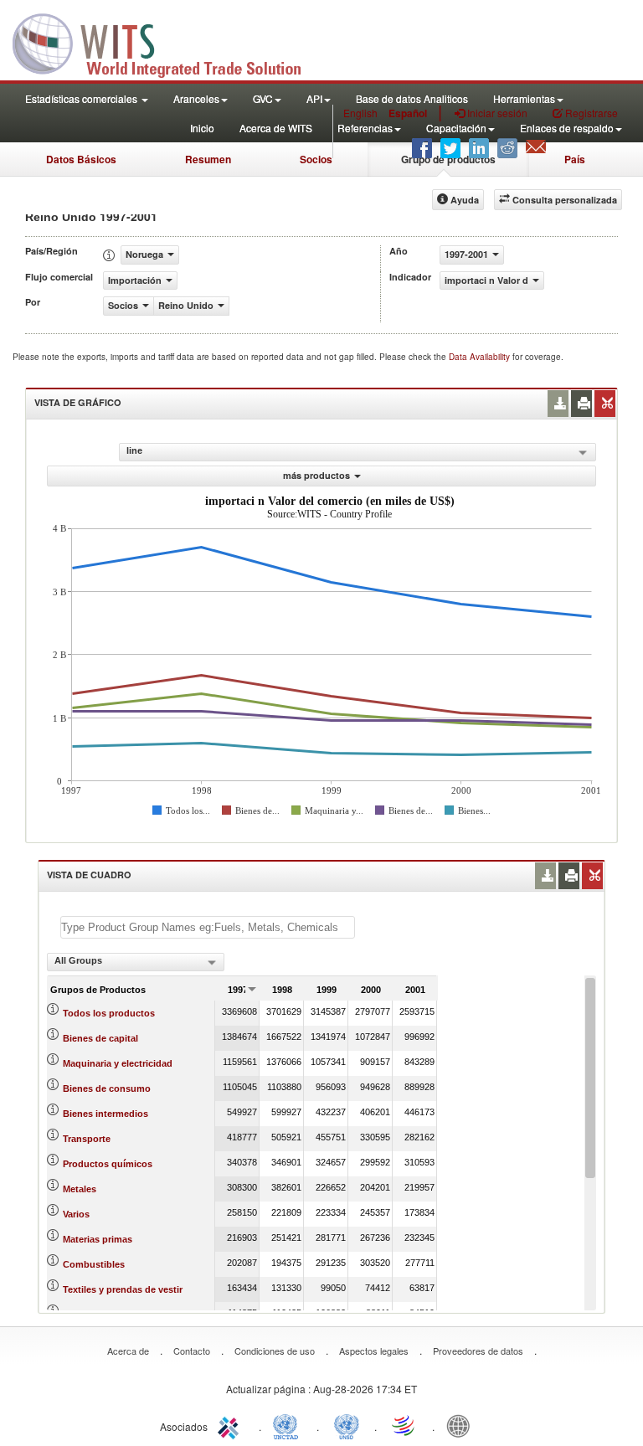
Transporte (87, 1139)
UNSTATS (346, 1425)
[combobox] (135, 962)
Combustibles (94, 1264)
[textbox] (207, 927)
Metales (79, 1189)
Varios (76, 1214)
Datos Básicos (81, 159)
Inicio (202, 128)
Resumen (208, 159)
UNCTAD (289, 1425)
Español (407, 113)
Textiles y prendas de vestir (123, 1289)
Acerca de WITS (275, 128)
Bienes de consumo (107, 1088)
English (360, 112)
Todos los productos (109, 1013)
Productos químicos (107, 1164)
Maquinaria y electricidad (117, 1063)
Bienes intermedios (105, 1114)
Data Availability (480, 357)
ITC (231, 1425)
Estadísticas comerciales (82, 98)
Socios (316, 159)
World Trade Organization (404, 1425)
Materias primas (97, 1239)
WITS (167, 42)
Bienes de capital (100, 1038)
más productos (316, 475)
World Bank (462, 1425)
